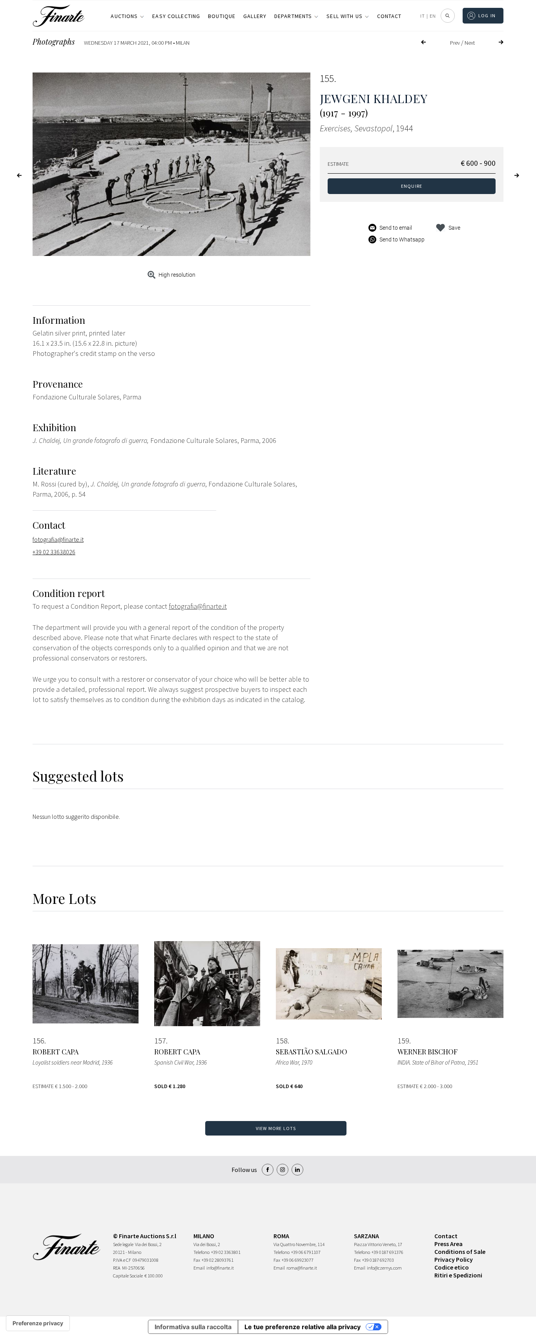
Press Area (448, 1244)
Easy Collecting (176, 16)
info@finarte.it (220, 1268)
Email (199, 1268)
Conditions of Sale (459, 1251)
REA (116, 1268)
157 (160, 1041)
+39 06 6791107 (306, 1252)
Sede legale (123, 1244)
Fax (196, 1260)
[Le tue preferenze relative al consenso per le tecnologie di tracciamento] (37, 1323)
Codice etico (451, 1267)
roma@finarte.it (301, 1268)
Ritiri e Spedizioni (458, 1275)
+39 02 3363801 (226, 1252)
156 (38, 1041)
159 (403, 1041)
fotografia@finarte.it (58, 539)
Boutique (221, 16)
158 (282, 1041)
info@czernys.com (384, 1268)
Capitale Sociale (128, 1276)
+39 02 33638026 (54, 552)
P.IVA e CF (122, 1260)
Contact (389, 16)
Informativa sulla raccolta (193, 1327)
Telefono (201, 1252)
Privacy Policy (453, 1259)
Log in (487, 15)
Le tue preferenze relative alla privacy (302, 1327)
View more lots (276, 1128)
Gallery (254, 16)
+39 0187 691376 (387, 1252)
